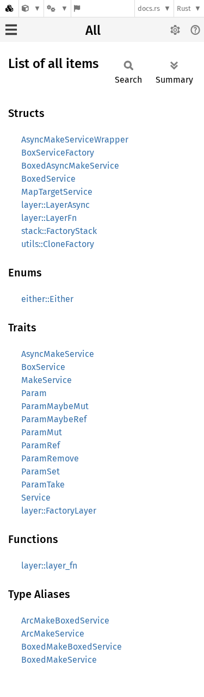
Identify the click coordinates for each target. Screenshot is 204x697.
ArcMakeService (52, 633)
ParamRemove (50, 458)
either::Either (47, 299)
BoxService (43, 367)
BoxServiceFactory (57, 152)
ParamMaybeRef (53, 419)
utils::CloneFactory (57, 244)
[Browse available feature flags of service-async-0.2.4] (77, 8)
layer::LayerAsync (55, 205)
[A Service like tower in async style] (31, 8)
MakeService (46, 380)
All (93, 30)
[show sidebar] (11, 29)
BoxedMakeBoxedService (71, 647)
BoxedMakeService (59, 660)
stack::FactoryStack (59, 231)
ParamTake (43, 484)
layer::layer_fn (49, 565)
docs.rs (149, 8)
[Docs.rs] (9, 8)
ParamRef (40, 445)
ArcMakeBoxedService (65, 620)
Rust (184, 8)
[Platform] (57, 8)
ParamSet (40, 471)
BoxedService (48, 179)
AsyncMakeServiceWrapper (74, 139)
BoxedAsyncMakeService (70, 166)
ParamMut (41, 432)
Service (36, 497)
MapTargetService (56, 192)
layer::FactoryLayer (58, 510)
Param (34, 393)
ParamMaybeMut (55, 406)
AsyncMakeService (57, 354)
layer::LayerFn (49, 218)
